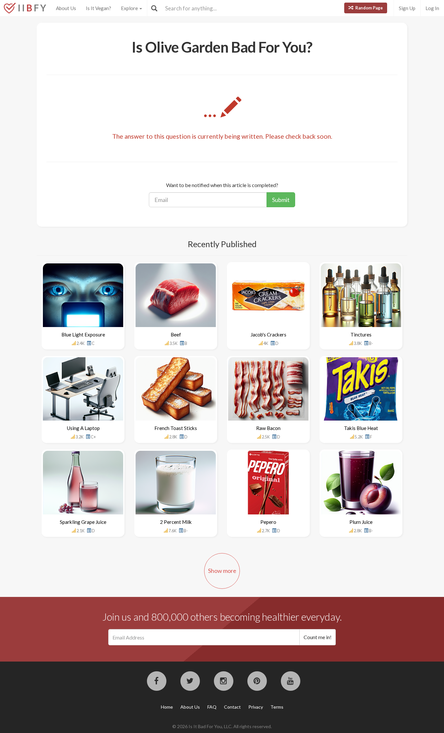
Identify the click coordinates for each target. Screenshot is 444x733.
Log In (432, 8)
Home (167, 707)
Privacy (255, 707)
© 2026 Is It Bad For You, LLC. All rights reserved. (222, 726)
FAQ (211, 707)
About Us (66, 8)
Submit (281, 199)
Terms (276, 707)
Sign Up (407, 8)
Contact (232, 707)
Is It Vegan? (98, 8)
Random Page (368, 7)
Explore (130, 8)
